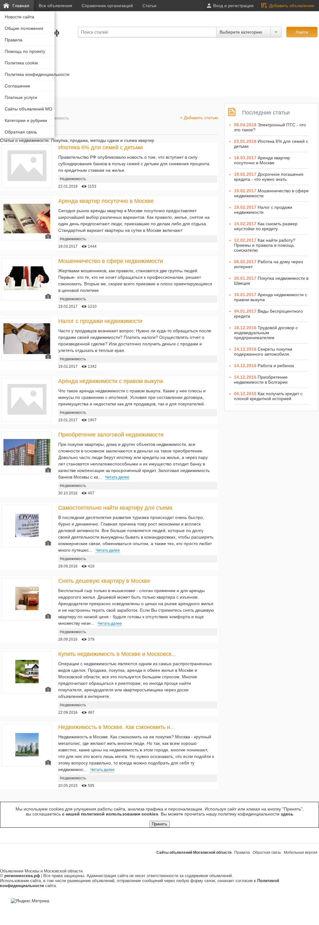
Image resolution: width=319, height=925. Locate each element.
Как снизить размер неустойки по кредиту (266, 226)
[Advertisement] (113, 57)
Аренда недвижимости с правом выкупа (110, 381)
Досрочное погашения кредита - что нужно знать (268, 177)
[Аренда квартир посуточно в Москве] (26, 231)
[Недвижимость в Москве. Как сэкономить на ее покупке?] (27, 754)
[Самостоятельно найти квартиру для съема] (27, 535)
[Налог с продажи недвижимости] (26, 352)
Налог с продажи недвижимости (100, 321)
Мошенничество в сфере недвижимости (110, 261)
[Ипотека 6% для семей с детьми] (26, 183)
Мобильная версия (300, 852)
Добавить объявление (291, 5)
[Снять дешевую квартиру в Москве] (27, 608)
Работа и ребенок (276, 365)
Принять (159, 824)
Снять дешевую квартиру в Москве (104, 581)
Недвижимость (56, 118)
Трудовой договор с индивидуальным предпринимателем (266, 332)
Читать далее (117, 477)
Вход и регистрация (233, 5)
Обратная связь (267, 852)
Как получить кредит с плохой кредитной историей (268, 396)
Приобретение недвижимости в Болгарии (261, 380)
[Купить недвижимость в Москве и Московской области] (27, 681)
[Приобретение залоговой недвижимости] (26, 463)
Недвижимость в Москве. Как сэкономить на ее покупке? (132, 727)
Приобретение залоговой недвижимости (111, 435)
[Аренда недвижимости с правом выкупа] (26, 417)
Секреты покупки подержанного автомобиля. (263, 352)
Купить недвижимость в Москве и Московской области (129, 654)
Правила (242, 852)
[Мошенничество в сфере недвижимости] (26, 289)
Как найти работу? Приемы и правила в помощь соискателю (264, 245)
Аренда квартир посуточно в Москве (106, 201)
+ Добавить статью (199, 117)
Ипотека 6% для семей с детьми (100, 147)
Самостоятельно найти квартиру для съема (115, 508)
